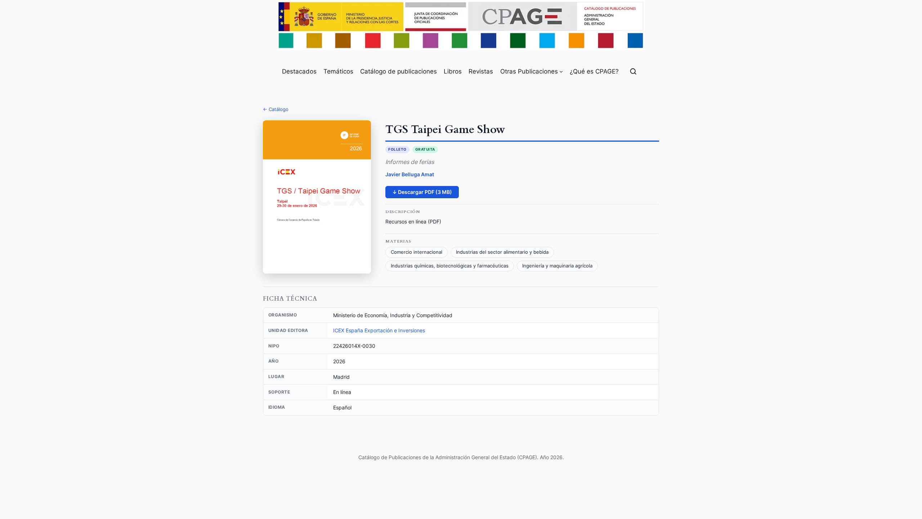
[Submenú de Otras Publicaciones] (561, 71)
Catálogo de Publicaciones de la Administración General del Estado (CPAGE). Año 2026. (461, 457)
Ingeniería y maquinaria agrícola (557, 266)
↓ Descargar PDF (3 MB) (422, 192)
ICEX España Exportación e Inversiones (379, 330)
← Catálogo (275, 109)
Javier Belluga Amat (409, 174)
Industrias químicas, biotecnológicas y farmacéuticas (450, 266)
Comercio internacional (416, 252)
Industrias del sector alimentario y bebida (502, 252)
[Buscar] (633, 71)
